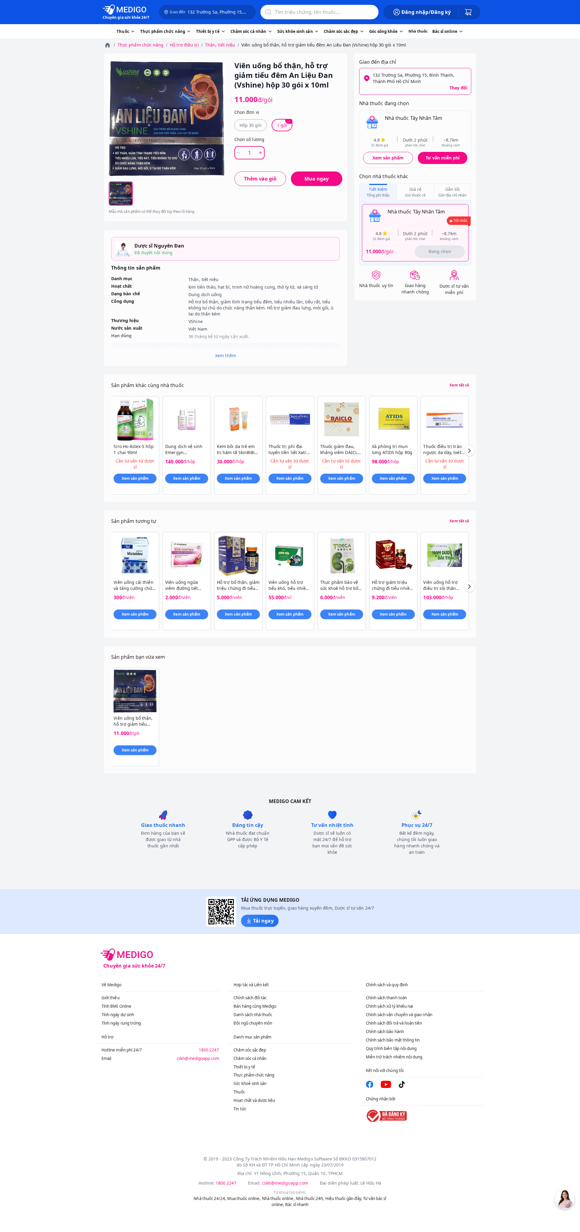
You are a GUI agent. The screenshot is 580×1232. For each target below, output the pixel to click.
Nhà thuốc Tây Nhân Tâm (413, 118)
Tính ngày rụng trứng (121, 1023)
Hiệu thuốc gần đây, (343, 1198)
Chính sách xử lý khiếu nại (389, 1006)
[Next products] (469, 450)
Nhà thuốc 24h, (310, 1198)
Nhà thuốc (417, 31)
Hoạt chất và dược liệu (254, 1100)
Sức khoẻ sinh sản (250, 1083)
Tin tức (240, 1109)
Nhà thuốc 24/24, (210, 1198)
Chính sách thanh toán (386, 997)
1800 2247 (209, 1050)
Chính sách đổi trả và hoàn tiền (394, 1023)
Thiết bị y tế (244, 1067)
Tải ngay (263, 920)
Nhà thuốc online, (278, 1198)
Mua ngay (316, 178)
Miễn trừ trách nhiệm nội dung (394, 1057)
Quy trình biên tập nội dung (391, 1048)
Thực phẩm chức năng (140, 45)
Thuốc (239, 1092)
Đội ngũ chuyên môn (253, 1023)
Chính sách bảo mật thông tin (393, 1040)
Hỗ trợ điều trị (184, 45)
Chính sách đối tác (250, 997)
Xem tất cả (459, 385)
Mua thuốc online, (244, 1198)
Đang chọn (440, 251)
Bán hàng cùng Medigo (255, 1006)
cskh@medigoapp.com (198, 1058)
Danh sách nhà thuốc (253, 1014)
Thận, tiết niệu (220, 45)
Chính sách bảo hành (385, 1031)
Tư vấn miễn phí (442, 158)
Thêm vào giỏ (260, 178)
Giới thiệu (111, 997)
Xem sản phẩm (388, 158)
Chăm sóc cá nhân (250, 1058)
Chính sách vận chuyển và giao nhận (399, 1014)
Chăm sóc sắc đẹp (250, 1050)
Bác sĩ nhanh (296, 1204)
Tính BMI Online (116, 1006)
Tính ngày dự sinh (118, 1014)
